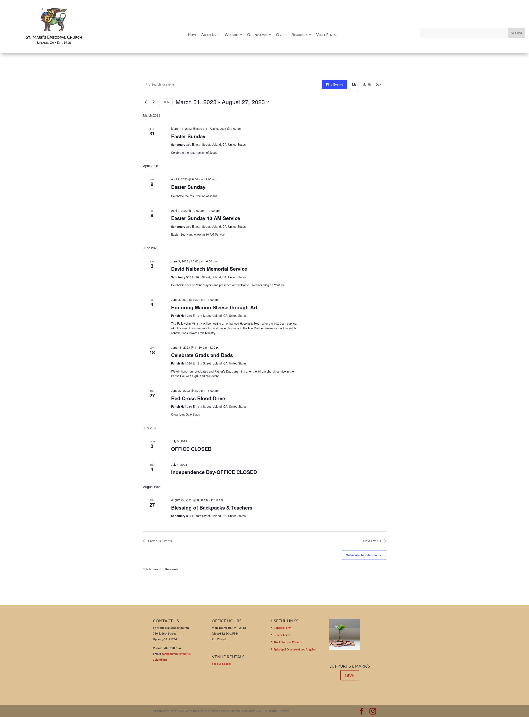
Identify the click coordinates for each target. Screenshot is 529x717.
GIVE (350, 675)
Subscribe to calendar (361, 555)
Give (279, 34)
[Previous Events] (145, 101)
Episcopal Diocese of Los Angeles (295, 649)
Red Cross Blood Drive (198, 398)
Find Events (334, 84)
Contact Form (282, 627)
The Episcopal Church (287, 642)
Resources (299, 34)
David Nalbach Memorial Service (209, 268)
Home (192, 34)
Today (165, 101)
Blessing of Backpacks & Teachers (211, 507)
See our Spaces (221, 663)
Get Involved (257, 34)
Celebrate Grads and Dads (202, 354)
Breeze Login (282, 635)
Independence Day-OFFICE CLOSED (214, 471)
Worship (231, 34)
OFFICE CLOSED (191, 448)
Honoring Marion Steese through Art (214, 307)
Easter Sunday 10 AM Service (205, 218)
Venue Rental (326, 34)
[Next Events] (153, 101)
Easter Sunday (188, 136)
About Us (208, 34)
